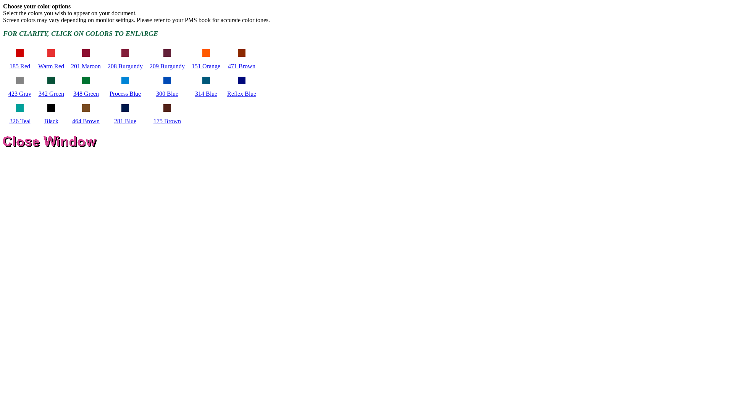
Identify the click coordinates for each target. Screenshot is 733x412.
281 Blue (125, 121)
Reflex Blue (241, 93)
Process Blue (125, 93)
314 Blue (206, 93)
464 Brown (86, 121)
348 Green (86, 93)
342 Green (51, 93)
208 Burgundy (125, 66)
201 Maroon (86, 66)
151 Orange (206, 66)
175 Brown (167, 121)
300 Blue (167, 93)
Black (51, 121)
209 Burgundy (167, 66)
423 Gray (19, 93)
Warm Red (51, 66)
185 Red (20, 66)
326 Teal (20, 121)
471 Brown (241, 66)
